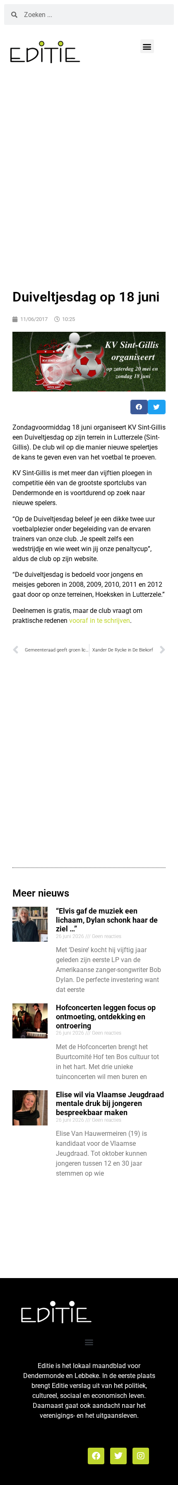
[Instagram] (140, 1456)
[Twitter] (118, 1456)
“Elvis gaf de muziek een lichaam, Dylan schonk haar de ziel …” (107, 920)
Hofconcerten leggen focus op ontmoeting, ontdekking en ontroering (106, 1016)
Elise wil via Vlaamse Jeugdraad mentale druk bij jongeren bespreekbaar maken (110, 1103)
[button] (147, 46)
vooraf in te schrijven (99, 621)
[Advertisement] (89, 174)
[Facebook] (96, 1456)
